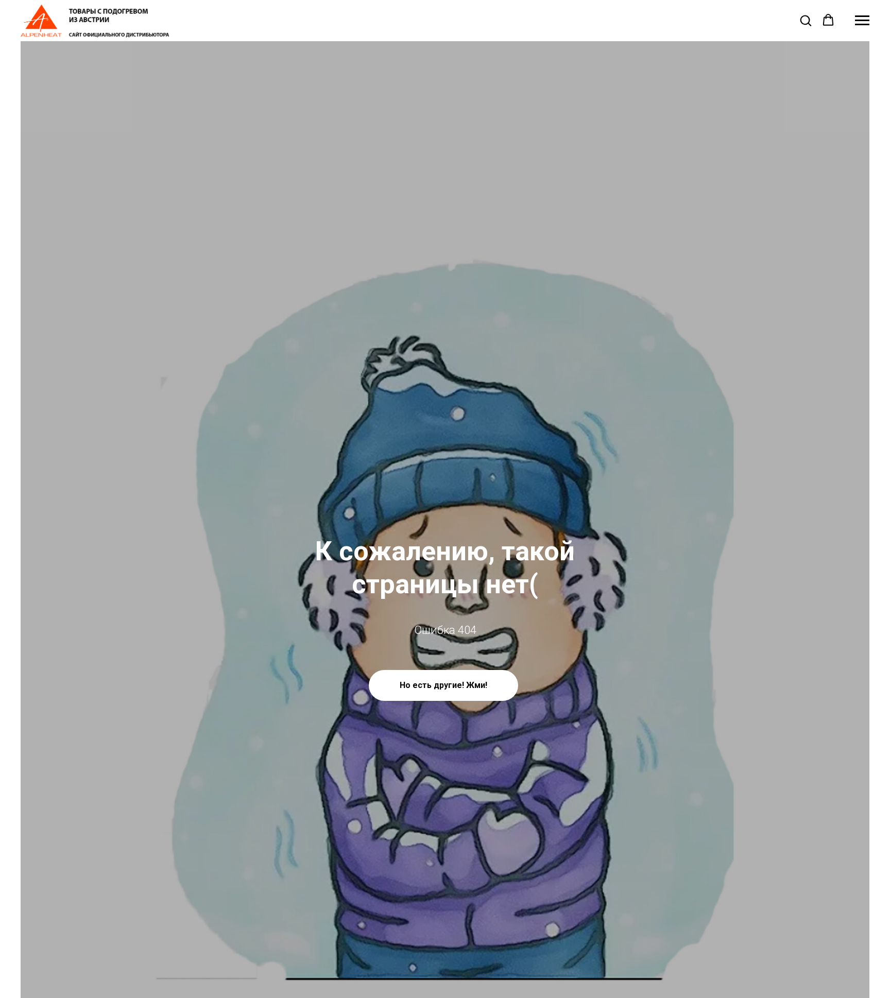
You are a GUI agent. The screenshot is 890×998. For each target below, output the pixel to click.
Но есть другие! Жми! (443, 685)
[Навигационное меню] (862, 20)
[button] (805, 20)
